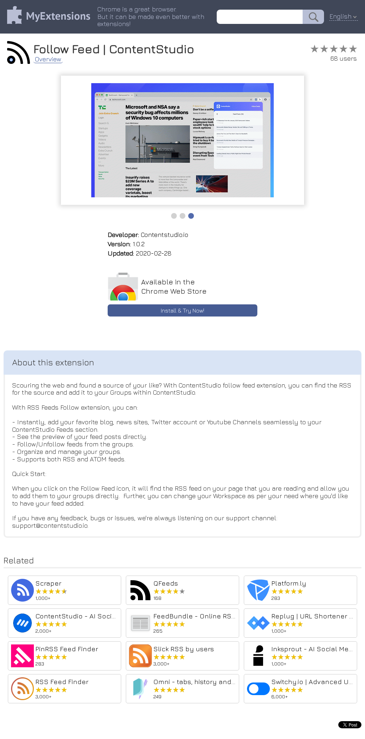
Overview (48, 59)
